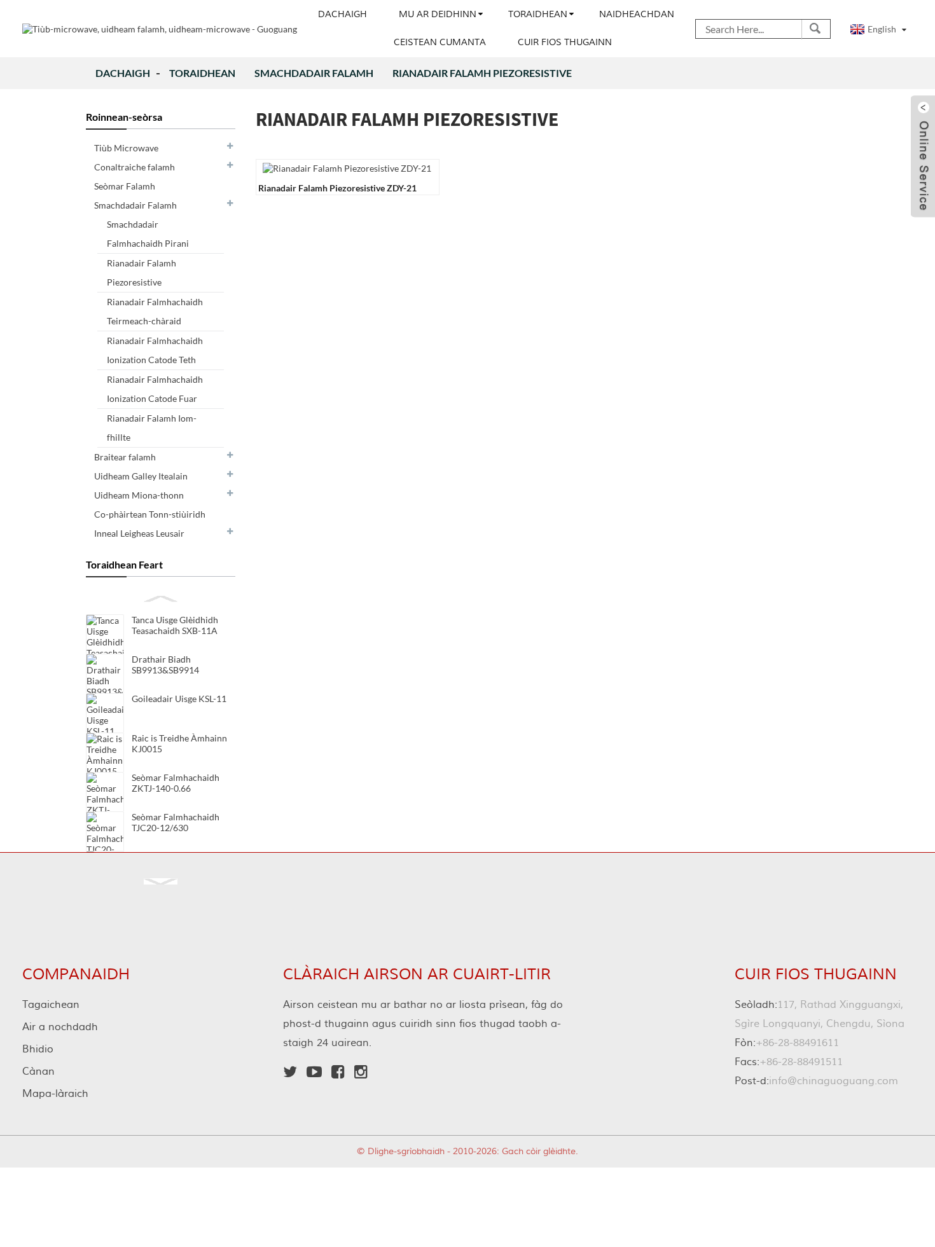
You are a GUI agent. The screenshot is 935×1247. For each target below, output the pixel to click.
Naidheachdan (636, 14)
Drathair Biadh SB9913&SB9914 (165, 664)
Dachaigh (342, 14)
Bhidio (37, 1049)
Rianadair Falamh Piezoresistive (482, 73)
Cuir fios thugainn (565, 42)
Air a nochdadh (60, 1027)
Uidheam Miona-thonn (139, 495)
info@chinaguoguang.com (816, 1081)
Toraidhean (537, 14)
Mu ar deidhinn (437, 14)
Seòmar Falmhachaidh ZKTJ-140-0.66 (175, 783)
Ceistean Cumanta (440, 42)
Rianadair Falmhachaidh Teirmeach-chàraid (155, 311)
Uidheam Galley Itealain (141, 476)
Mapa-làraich (55, 1093)
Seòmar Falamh (124, 186)
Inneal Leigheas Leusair (139, 533)
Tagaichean (51, 1004)
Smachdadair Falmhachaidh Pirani (148, 234)
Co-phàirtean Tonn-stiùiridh (149, 514)
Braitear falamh (125, 456)
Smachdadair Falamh (313, 73)
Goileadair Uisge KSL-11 (179, 698)
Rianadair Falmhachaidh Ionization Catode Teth (155, 350)
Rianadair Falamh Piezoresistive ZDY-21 (337, 188)
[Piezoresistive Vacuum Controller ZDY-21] (347, 167)
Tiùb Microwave (126, 147)
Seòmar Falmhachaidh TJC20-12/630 (175, 822)
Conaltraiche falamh (134, 167)
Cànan (38, 1071)
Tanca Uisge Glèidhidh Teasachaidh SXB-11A (175, 625)
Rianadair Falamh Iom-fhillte (152, 428)
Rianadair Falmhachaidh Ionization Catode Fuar (155, 389)
